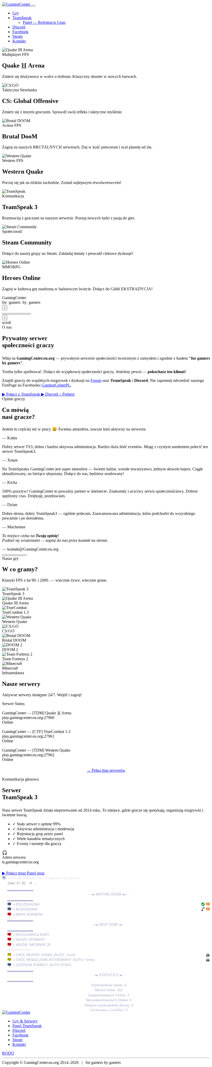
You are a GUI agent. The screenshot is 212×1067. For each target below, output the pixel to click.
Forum (95, 380)
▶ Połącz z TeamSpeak (21, 394)
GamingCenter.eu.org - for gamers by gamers (44, 878)
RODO (8, 1053)
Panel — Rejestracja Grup (44, 22)
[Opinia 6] (25, 555)
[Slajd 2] (8, 314)
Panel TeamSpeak (27, 1026)
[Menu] (33, 5)
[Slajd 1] (4, 314)
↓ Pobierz (67, 394)
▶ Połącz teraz (14, 873)
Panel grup (35, 873)
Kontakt (19, 41)
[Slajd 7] (29, 314)
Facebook (20, 31)
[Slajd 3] (12, 314)
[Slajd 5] (21, 314)
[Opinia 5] (21, 555)
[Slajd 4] (16, 314)
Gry (15, 13)
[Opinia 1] (4, 555)
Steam (17, 36)
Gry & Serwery (25, 1021)
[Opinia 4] (16, 555)
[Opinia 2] (8, 555)
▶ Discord (50, 394)
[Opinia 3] (12, 555)
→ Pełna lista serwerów (106, 770)
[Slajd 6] (25, 314)
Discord (18, 27)
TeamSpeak (22, 18)
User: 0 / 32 (16, 883)
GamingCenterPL (56, 385)
